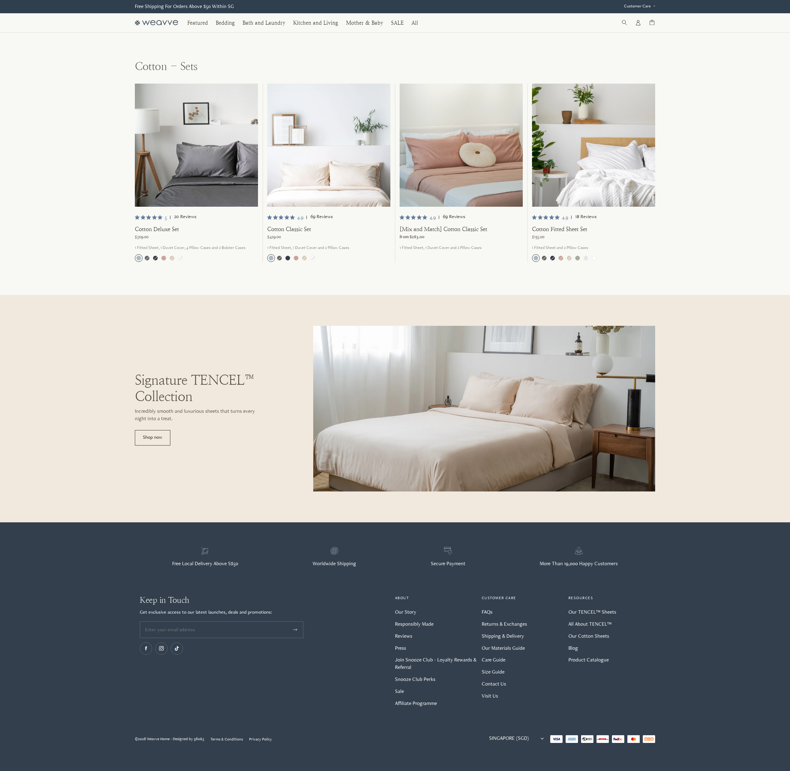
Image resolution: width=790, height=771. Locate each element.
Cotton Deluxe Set (157, 229)
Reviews (403, 635)
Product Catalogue (588, 659)
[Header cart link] (652, 23)
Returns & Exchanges (504, 623)
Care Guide (493, 659)
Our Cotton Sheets (588, 635)
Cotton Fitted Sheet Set (559, 229)
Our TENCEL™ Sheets (592, 611)
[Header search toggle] (624, 23)
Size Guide (493, 671)
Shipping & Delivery (503, 635)
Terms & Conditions (226, 739)
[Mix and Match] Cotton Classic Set (443, 229)
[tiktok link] (177, 648)
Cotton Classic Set (289, 229)
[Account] (638, 23)
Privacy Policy (260, 739)
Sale (399, 691)
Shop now (152, 437)
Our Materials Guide (503, 648)
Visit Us (490, 695)
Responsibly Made (414, 623)
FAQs (487, 611)
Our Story (405, 611)
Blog (573, 648)
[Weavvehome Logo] (156, 23)
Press (400, 648)
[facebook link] (146, 648)
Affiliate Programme (416, 703)
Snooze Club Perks (415, 679)
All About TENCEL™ (590, 623)
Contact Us (494, 683)
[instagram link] (161, 648)
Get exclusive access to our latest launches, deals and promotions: (206, 612)
